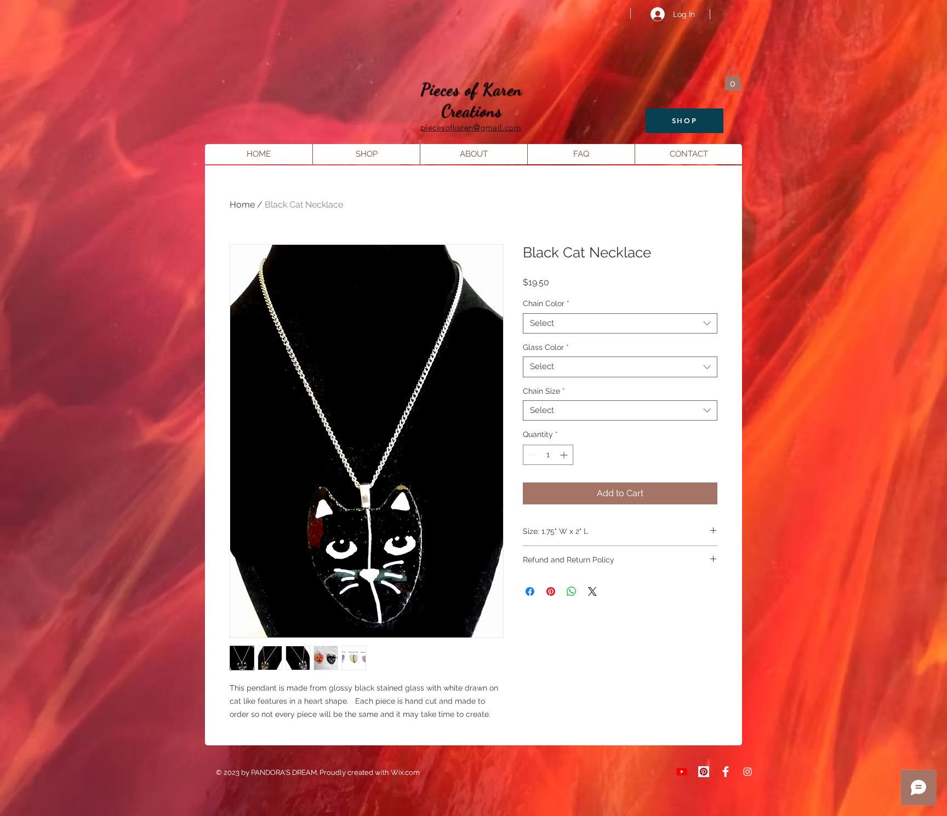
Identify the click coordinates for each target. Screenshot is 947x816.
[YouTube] (681, 771)
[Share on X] (592, 591)
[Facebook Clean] (725, 771)
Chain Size (544, 391)
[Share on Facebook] (530, 591)
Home (242, 204)
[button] (732, 79)
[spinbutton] (548, 454)
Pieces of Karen (472, 89)
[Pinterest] (703, 771)
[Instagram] (747, 771)
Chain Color (546, 303)
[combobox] (620, 323)
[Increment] (565, 454)
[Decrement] (531, 454)
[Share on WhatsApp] (571, 591)
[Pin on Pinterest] (550, 591)
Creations (472, 110)
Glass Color (546, 347)
